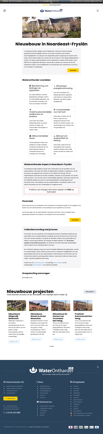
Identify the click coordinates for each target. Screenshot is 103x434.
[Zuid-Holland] (71, 411)
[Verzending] (38, 410)
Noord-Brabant (77, 399)
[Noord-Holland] (71, 402)
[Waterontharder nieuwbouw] (4, 386)
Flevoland (76, 388)
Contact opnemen (11, 406)
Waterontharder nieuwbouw (14, 386)
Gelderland (76, 393)
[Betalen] (38, 415)
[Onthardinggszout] (38, 390)
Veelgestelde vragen (46, 408)
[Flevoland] (71, 388)
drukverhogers (58, 262)
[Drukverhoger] (38, 393)
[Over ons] (38, 395)
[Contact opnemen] (4, 406)
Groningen (76, 395)
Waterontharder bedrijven (14, 388)
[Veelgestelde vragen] (38, 408)
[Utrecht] (71, 406)
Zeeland (75, 408)
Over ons (42, 395)
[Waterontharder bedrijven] (4, 388)
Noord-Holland (77, 402)
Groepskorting (10, 393)
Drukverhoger (44, 393)
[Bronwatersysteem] (38, 388)
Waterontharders (45, 386)
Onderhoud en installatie (47, 406)
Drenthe (75, 386)
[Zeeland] (71, 408)
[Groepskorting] (4, 393)
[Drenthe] (71, 386)
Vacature (42, 397)
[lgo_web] (51, 10)
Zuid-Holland (77, 411)
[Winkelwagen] (98, 10)
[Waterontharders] (38, 386)
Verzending (43, 410)
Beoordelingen (54, 5)
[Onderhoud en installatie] (38, 406)
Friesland (76, 390)
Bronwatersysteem (45, 388)
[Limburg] (71, 397)
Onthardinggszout (45, 390)
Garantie (42, 413)
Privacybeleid (45, 426)
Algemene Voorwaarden (35, 426)
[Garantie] (38, 413)
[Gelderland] (71, 393)
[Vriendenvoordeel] (4, 390)
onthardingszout (38, 265)
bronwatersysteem (39, 262)
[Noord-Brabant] (71, 399)
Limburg (75, 397)
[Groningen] (71, 395)
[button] (4, 10)
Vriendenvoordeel (11, 390)
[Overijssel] (71, 404)
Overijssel (76, 404)
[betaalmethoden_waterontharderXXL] (84, 427)
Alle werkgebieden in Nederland (83, 413)
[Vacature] (38, 397)
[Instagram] (98, 367)
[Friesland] (71, 390)
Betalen (42, 415)
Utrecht (75, 406)
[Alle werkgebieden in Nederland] (71, 413)
